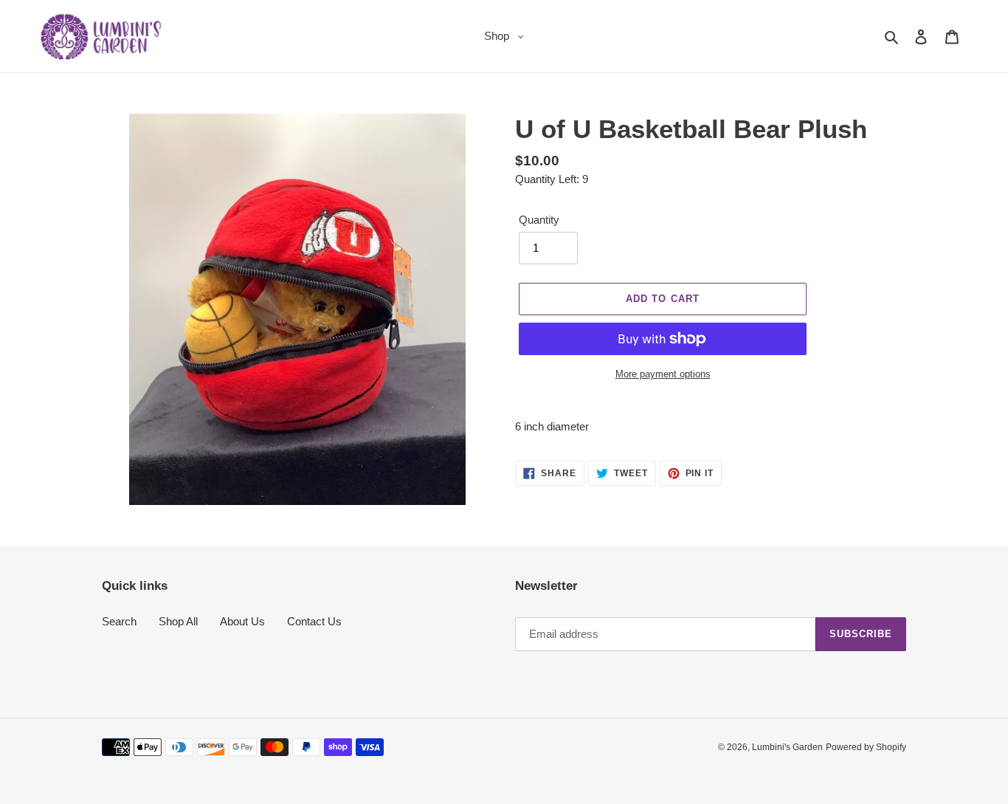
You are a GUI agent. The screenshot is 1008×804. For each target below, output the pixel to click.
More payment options (663, 373)
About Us (242, 621)
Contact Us (314, 621)
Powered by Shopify (866, 747)
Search (119, 621)
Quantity (539, 219)
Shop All (178, 621)
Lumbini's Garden (787, 747)
